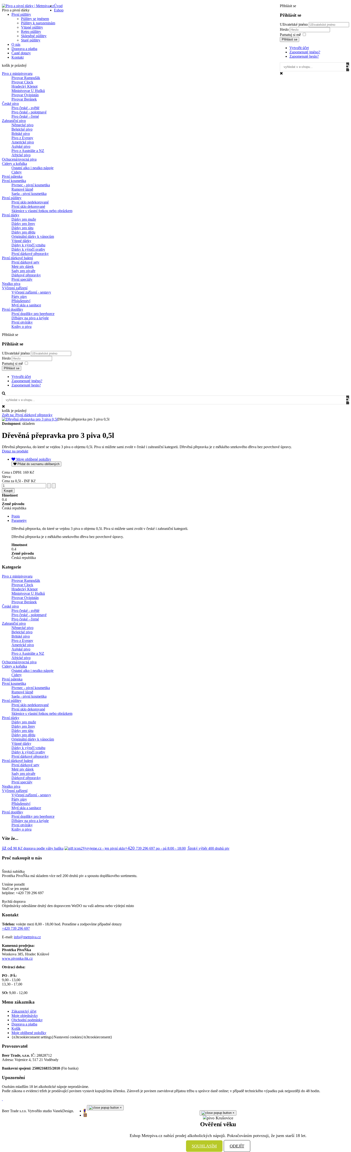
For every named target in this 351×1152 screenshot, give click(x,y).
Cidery (16, 172)
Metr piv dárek (22, 266)
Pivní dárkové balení (17, 258)
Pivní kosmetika (14, 181)
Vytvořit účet (299, 48)
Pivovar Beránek (24, 99)
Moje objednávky (24, 1016)
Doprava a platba (24, 1024)
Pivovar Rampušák (25, 78)
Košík (16, 1028)
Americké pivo (22, 142)
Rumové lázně (22, 189)
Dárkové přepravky (26, 275)
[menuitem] (58, 6)
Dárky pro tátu (22, 228)
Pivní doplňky (12, 309)
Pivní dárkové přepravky (30, 254)
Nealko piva (11, 284)
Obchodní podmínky (27, 1020)
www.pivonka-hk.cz (17, 958)
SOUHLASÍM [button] (204, 1146)
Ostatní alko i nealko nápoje (32, 168)
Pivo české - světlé (25, 108)
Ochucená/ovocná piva (19, 159)
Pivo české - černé (25, 116)
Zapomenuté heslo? (304, 56)
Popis (15, 516)
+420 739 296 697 (16, 928)
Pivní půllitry (11, 198)
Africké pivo (21, 155)
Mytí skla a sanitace (26, 305)
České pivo (10, 103)
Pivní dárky (10, 215)
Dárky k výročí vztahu (28, 245)
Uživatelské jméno (294, 24)
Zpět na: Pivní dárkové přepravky (27, 415)
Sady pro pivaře (23, 271)
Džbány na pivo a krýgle (30, 318)
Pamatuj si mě (290, 35)
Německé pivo (22, 125)
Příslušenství (20, 301)
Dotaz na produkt (15, 451)
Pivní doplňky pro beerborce (32, 314)
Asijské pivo (20, 146)
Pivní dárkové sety (25, 262)
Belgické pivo (21, 129)
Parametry (19, 520)
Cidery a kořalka (14, 164)
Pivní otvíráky (22, 322)
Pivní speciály (21, 279)
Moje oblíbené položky (28, 1033)
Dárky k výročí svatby (28, 249)
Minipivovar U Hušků (28, 91)
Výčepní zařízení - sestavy (31, 292)
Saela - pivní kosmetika (29, 194)
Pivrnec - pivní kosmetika (30, 185)
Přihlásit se (289, 39)
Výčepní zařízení (14, 288)
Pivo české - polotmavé (29, 112)
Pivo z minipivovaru (17, 73)
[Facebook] (85, 1111)
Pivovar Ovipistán (25, 95)
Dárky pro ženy (23, 224)
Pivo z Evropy (22, 138)
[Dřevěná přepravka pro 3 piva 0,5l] (30, 419)
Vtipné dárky (21, 241)
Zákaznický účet (23, 1011)
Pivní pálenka (12, 176)
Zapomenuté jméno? (304, 52)
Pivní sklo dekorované (28, 206)
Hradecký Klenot (24, 86)
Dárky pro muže (23, 219)
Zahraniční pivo (14, 121)
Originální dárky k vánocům (32, 236)
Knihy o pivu (21, 327)
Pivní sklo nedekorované (30, 202)
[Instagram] (85, 1115)
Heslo (285, 29)
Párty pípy (19, 296)
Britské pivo (20, 134)
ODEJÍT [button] (237, 1146)
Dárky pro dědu (23, 232)
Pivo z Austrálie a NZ (27, 151)
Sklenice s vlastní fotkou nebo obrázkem (41, 211)
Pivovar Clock (22, 82)
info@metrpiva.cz (27, 937)
